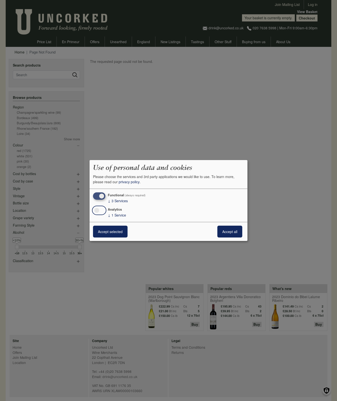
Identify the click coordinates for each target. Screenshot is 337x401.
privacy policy (129, 181)
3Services (118, 200)
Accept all (229, 231)
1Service (117, 215)
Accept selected (110, 231)
